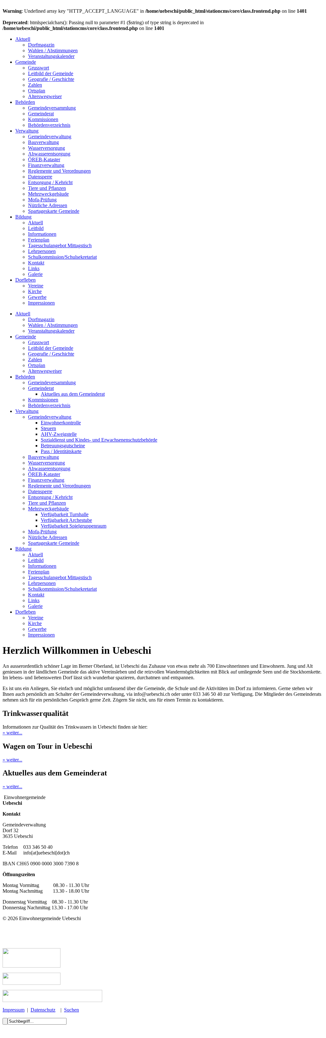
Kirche (35, 291)
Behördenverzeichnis (49, 125)
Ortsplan (36, 90)
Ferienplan (38, 239)
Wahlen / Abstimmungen (53, 50)
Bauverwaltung (43, 142)
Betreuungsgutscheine (63, 445)
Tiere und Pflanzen (47, 188)
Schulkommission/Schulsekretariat (62, 257)
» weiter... (12, 732)
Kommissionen (43, 119)
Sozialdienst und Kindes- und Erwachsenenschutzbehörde (99, 440)
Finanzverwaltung (46, 165)
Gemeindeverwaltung (49, 136)
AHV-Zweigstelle (59, 434)
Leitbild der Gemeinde (50, 73)
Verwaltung (27, 130)
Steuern (48, 428)
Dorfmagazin (41, 44)
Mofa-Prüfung (42, 199)
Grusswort (38, 67)
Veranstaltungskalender (51, 56)
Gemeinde (25, 62)
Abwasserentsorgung (49, 153)
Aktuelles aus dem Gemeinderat (73, 394)
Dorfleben (25, 280)
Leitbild (36, 228)
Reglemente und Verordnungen (59, 171)
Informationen (42, 234)
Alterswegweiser (45, 96)
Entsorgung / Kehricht (50, 182)
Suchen (71, 1010)
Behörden (25, 102)
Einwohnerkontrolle (61, 422)
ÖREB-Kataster (44, 159)
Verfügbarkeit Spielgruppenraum (73, 526)
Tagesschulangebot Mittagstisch (60, 245)
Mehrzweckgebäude (48, 194)
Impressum (14, 1010)
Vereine (35, 285)
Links (33, 268)
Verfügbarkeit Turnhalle (65, 514)
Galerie (35, 274)
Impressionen (41, 303)
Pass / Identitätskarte (61, 451)
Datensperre (40, 176)
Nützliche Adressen (47, 205)
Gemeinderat (41, 113)
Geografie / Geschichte (51, 79)
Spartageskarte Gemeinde (53, 211)
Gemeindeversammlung (52, 108)
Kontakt (36, 262)
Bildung (23, 217)
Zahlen (35, 85)
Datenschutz (43, 1010)
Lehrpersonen (42, 251)
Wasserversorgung (46, 148)
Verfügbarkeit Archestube (66, 520)
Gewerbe (37, 297)
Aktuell (22, 39)
